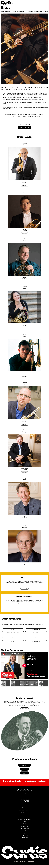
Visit (23, 769)
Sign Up (23, 784)
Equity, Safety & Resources (24, 810)
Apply (23, 773)
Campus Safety (24, 837)
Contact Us (24, 807)
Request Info (23, 765)
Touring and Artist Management (24, 819)
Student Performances (38, 11)
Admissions (24, 814)
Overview (2, 11)
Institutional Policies (24, 830)
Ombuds (24, 817)
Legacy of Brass (24, 698)
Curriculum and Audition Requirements (18, 11)
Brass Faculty (7, 11)
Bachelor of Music (36, 629)
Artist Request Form (24, 826)
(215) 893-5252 (24, 804)
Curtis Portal (23, 793)
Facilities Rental (24, 835)
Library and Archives (24, 828)
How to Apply (23, 127)
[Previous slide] (3, 49)
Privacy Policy (24, 833)
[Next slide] (46, 49)
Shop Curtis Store (24, 840)
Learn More (24, 588)
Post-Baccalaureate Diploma (13, 632)
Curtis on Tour (24, 812)
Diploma (12, 629)
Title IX (24, 824)
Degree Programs (29, 11)
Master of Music (36, 632)
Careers (24, 821)
